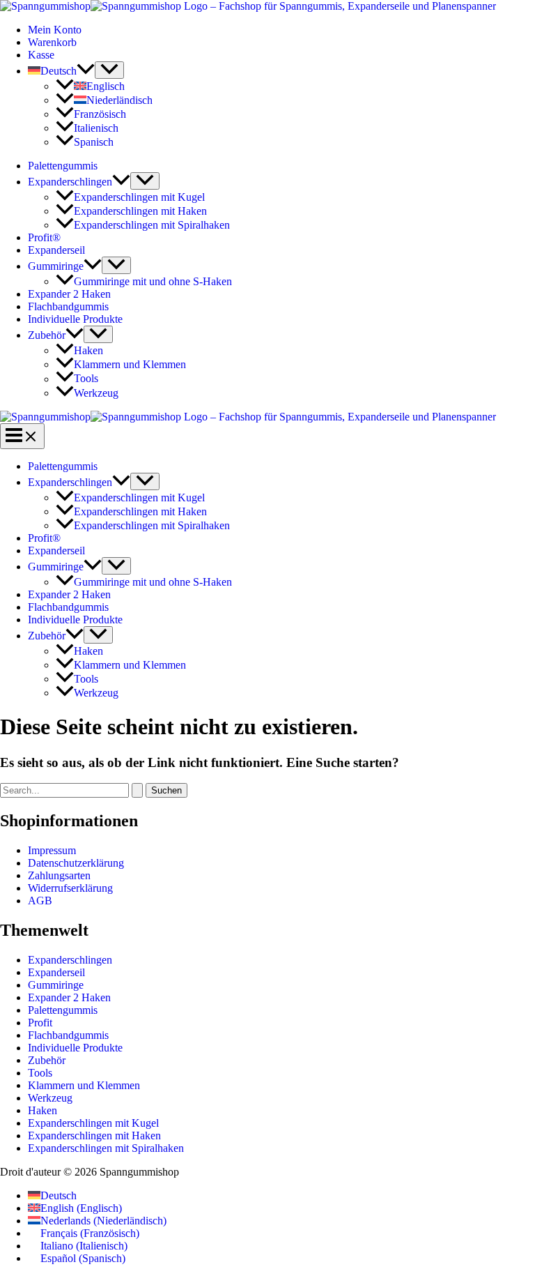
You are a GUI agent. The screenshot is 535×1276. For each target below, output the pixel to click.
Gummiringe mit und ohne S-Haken (153, 281)
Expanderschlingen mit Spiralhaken (152, 225)
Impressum (52, 850)
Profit (40, 1022)
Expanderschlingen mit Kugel (139, 197)
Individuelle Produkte (75, 319)
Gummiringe (56, 266)
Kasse (41, 55)
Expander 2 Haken (69, 294)
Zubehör (46, 335)
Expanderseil (56, 250)
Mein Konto (55, 30)
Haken (88, 350)
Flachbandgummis (68, 306)
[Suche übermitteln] (137, 790)
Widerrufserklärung (70, 888)
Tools (86, 379)
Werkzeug (96, 393)
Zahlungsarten (59, 875)
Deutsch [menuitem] (58, 1195)
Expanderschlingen (70, 182)
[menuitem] (61, 71)
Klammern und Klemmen (130, 364)
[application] (86, 71)
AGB (40, 900)
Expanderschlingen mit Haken (140, 211)
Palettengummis (63, 166)
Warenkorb (52, 42)
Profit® (44, 237)
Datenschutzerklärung (76, 863)
